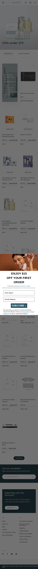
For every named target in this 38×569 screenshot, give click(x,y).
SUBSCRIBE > (19, 305)
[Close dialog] (36, 256)
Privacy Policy (25, 312)
